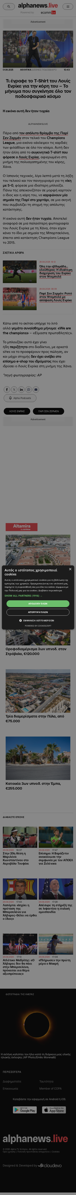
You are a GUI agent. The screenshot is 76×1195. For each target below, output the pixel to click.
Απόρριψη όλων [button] (38, 612)
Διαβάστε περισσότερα (50, 590)
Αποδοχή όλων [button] (38, 603)
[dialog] (38, 597)
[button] (38, 595)
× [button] (70, 569)
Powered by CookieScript (38, 625)
